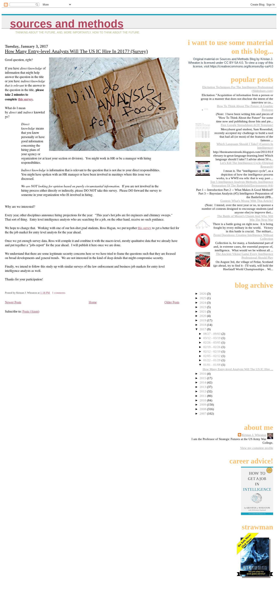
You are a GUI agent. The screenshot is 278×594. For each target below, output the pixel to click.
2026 (203, 293)
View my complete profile (256, 448)
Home (93, 302)
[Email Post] (66, 292)
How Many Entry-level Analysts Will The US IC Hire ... (238, 369)
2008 (203, 409)
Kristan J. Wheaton (254, 435)
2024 (203, 302)
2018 (203, 324)
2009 (203, 404)
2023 (203, 307)
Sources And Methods (67, 24)
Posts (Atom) (30, 311)
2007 (203, 413)
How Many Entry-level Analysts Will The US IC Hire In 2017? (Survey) (76, 51)
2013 (203, 387)
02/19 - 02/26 (212, 347)
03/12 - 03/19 (212, 338)
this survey (25, 99)
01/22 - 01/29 (212, 360)
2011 (203, 395)
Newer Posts (13, 302)
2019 (203, 320)
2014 (203, 382)
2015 (203, 378)
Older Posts (171, 302)
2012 (203, 391)
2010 (203, 400)
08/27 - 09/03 (212, 333)
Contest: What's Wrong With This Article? (246, 200)
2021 (203, 311)
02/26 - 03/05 (212, 342)
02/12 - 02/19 (212, 351)
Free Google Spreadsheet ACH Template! (247, 125)
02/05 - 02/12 (212, 356)
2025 (203, 298)
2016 (203, 373)
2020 (203, 315)
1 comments (58, 292)
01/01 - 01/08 (212, 364)
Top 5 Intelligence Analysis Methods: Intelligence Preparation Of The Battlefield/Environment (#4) (241, 183)
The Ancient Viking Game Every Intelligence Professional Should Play (244, 255)
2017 (203, 329)
